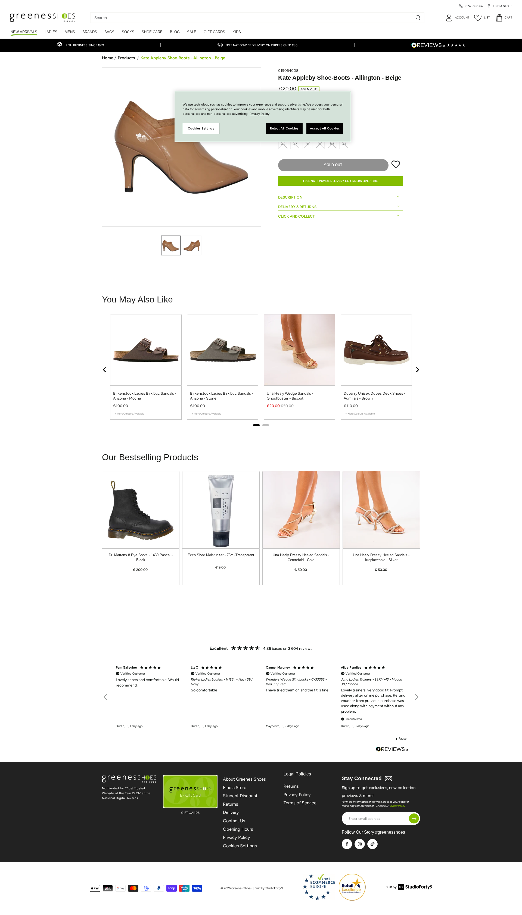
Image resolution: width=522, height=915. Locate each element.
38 (308, 144)
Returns (230, 804)
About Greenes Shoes (244, 779)
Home (107, 57)
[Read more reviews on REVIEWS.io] (392, 750)
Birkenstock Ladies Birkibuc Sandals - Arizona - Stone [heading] (221, 396)
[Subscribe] (414, 819)
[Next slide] (417, 369)
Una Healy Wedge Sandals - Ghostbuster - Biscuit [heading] (290, 396)
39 (320, 144)
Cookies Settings (240, 845)
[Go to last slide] (104, 369)
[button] (105, 697)
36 (283, 144)
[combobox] (253, 18)
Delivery (231, 812)
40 (332, 144)
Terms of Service (300, 802)
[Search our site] (417, 17)
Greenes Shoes (241, 888)
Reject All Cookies (284, 129)
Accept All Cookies (325, 129)
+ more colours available (129, 413)
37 (295, 144)
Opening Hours (238, 829)
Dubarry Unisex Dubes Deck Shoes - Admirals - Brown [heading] (375, 396)
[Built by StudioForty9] (409, 888)
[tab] (256, 425)
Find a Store (234, 787)
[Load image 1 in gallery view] (171, 245)
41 (344, 144)
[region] (261, 369)
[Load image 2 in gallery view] (191, 245)
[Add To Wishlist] (396, 167)
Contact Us (234, 820)
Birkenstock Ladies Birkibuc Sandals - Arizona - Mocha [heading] (144, 396)
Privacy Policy (236, 837)
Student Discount (240, 795)
